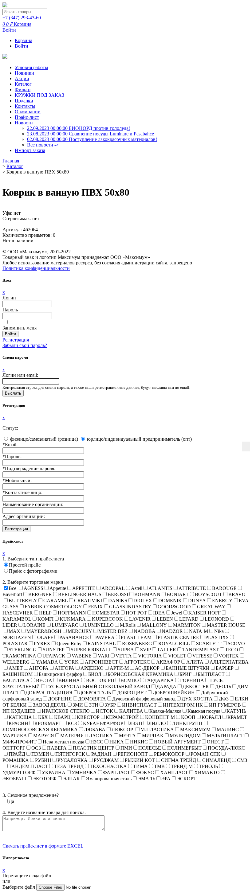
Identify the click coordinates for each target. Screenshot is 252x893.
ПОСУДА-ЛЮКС (226, 748)
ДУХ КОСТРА (197, 698)
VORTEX (229, 655)
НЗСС (96, 741)
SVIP (145, 649)
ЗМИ (78, 705)
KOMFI (45, 619)
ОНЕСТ (215, 741)
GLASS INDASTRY (130, 606)
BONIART (178, 594)
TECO (231, 649)
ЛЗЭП (135, 723)
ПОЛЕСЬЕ (149, 748)
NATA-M (198, 631)
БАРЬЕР (225, 668)
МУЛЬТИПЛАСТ (225, 735)
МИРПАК (152, 735)
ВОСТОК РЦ (100, 680)
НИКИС (139, 741)
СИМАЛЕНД (216, 760)
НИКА (116, 741)
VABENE (82, 655)
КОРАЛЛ (211, 717)
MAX (14, 631)
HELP (45, 612)
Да (11, 801)
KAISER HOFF (204, 612)
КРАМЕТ (237, 717)
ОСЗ (36, 748)
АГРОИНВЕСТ (101, 662)
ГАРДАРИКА (159, 680)
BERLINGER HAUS (79, 594)
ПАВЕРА (57, 748)
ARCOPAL (113, 588)
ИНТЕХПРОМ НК (183, 705)
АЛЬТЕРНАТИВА (229, 662)
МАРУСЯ (43, 735)
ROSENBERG (137, 643)
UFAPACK (53, 655)
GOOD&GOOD (174, 606)
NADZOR (172, 631)
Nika (219, 631)
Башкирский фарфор (60, 674)
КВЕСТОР (88, 717)
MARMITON (187, 625)
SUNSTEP (54, 649)
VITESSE (202, 655)
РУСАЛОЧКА (72, 760)
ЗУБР (110, 705)
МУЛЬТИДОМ (185, 735)
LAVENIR (140, 619)
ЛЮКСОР (123, 729)
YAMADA (47, 662)
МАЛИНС (228, 729)
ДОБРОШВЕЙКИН (174, 692)
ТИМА (140, 766)
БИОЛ (94, 674)
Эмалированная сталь (109, 778)
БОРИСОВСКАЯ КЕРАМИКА (140, 674)
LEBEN (165, 619)
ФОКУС (145, 772)
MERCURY (80, 631)
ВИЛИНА (69, 680)
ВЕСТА (44, 680)
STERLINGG (23, 649)
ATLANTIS (160, 588)
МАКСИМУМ (195, 729)
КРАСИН (18, 723)
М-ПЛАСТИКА (157, 729)
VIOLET (177, 655)
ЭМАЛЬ (146, 778)
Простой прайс (25, 564)
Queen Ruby (69, 643)
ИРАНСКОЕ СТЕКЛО (66, 711)
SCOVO (236, 643)
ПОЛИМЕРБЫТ (184, 748)
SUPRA (126, 649)
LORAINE (34, 625)
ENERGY (222, 600)
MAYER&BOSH (43, 631)
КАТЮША (20, 717)
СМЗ (242, 760)
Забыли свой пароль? (24, 345)
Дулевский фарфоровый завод (143, 698)
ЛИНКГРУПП (187, 723)
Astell (136, 588)
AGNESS (33, 588)
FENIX (95, 606)
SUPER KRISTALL (91, 649)
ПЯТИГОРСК (70, 754)
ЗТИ (93, 705)
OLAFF (45, 637)
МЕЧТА (127, 735)
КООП (188, 717)
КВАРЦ (62, 717)
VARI (103, 655)
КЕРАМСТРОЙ (122, 717)
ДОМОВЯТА (92, 698)
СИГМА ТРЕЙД (178, 760)
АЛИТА (194, 662)
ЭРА (166, 778)
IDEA (159, 612)
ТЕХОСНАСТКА (108, 766)
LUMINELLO (99, 625)
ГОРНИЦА (192, 680)
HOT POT (136, 612)
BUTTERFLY (23, 600)
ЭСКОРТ (186, 778)
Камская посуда (203, 711)
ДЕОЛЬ (223, 686)
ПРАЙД (17, 754)
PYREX (42, 643)
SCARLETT (209, 643)
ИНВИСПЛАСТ (139, 705)
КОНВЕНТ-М (160, 717)
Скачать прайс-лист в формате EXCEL (43, 845)
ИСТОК (104, 711)
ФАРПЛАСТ (116, 772)
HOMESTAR (106, 612)
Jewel (176, 612)
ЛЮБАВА (94, 729)
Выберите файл (19, 887)
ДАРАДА (166, 686)
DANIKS (117, 600)
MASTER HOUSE (226, 625)
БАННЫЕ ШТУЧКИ (188, 668)
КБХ (43, 717)
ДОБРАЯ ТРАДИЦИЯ (49, 692)
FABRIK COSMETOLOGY (53, 606)
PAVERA (105, 637)
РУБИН (43, 760)
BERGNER (40, 594)
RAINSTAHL (102, 643)
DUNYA (197, 600)
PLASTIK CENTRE (178, 637)
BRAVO (237, 594)
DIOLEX (142, 600)
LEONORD (217, 619)
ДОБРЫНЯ (60, 698)
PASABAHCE (74, 637)
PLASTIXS (217, 637)
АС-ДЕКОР (147, 668)
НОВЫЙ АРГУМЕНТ (177, 741)
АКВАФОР (168, 662)
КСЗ (72, 723)
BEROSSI (118, 594)
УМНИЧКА (84, 772)
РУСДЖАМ (106, 760)
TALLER (166, 649)
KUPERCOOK (107, 619)
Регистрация (15, 339)
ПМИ (126, 748)
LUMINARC (65, 625)
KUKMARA (73, 619)
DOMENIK (170, 600)
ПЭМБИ (40, 754)
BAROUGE (224, 588)
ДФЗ (224, 698)
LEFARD (189, 619)
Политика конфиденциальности (36, 268)
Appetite (57, 588)
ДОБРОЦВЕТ (132, 692)
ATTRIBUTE (192, 588)
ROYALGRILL (174, 643)
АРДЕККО (92, 668)
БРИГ (185, 674)
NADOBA (145, 631)
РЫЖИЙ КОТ (140, 760)
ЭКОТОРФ (45, 778)
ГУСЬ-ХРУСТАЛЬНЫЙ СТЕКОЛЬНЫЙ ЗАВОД (98, 686)
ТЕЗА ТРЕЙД (69, 766)
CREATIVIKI (88, 600)
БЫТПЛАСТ (211, 674)
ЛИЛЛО (157, 723)
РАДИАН (101, 754)
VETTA (124, 655)
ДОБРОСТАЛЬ (95, 692)
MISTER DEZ (113, 631)
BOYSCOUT (208, 594)
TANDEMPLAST (200, 649)
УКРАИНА (53, 772)
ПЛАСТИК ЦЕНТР (93, 748)
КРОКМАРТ (47, 723)
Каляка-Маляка (165, 711)
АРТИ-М (119, 668)
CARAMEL (55, 600)
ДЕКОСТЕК (196, 686)
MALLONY (154, 625)
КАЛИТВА (131, 711)
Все (12, 588)
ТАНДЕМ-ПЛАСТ (28, 766)
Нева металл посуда (63, 741)
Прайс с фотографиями (33, 571)
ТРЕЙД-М (182, 766)
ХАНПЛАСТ (174, 772)
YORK (71, 662)
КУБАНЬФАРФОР (103, 723)
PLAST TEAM (136, 637)
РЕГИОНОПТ (133, 754)
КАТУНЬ (236, 711)
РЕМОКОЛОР (169, 754)
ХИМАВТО (207, 772)
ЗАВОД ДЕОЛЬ (49, 705)
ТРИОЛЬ (208, 766)
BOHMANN (147, 594)
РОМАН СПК (205, 754)
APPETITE (83, 588)
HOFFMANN (72, 612)
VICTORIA (150, 655)
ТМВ (159, 766)
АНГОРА (39, 668)
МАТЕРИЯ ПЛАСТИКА (86, 735)
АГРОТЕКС (137, 662)
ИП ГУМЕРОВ (225, 705)
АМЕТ (16, 668)
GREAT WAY (211, 606)
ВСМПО (129, 680)
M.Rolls (128, 625)
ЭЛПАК (71, 778)
